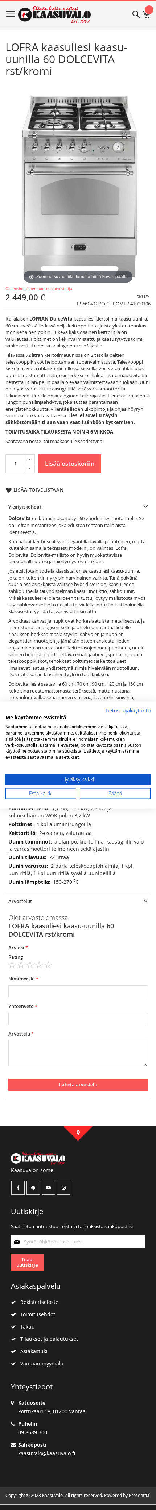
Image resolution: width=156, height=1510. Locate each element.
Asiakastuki (32, 1351)
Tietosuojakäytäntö (128, 710)
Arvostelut (20, 901)
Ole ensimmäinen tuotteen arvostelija (38, 288)
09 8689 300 (32, 1432)
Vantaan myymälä (39, 1363)
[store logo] (54, 14)
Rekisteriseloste (37, 1301)
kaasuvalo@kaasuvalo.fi (46, 1453)
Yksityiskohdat (24, 506)
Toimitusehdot (35, 1314)
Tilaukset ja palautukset (47, 1338)
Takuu (25, 1326)
